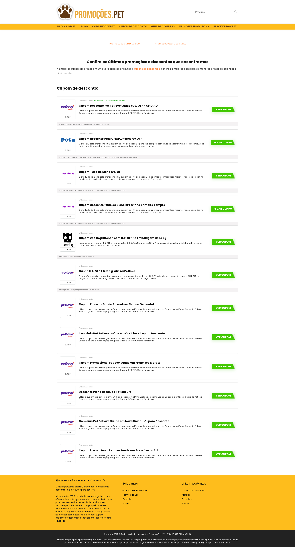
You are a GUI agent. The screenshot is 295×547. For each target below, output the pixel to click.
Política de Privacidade (134, 490)
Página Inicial (67, 26)
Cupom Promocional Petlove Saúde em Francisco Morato (120, 363)
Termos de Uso (130, 494)
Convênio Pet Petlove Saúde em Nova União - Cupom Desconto (124, 421)
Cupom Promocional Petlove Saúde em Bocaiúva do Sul (118, 450)
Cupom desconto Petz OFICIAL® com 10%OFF (110, 139)
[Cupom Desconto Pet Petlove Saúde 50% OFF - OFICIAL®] (67, 107)
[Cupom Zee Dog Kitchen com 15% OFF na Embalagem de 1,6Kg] (67, 239)
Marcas (186, 494)
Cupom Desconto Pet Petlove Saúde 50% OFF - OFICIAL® (118, 106)
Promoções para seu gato (170, 43)
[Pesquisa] (235, 12)
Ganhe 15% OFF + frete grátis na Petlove (107, 271)
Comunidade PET (103, 26)
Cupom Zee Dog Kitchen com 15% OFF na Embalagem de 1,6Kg (122, 238)
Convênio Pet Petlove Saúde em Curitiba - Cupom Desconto (122, 333)
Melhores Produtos (193, 26)
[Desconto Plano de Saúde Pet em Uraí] (67, 393)
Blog (84, 26)
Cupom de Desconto (133, 26)
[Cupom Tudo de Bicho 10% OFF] (67, 173)
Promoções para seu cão (124, 43)
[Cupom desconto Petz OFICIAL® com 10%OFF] (67, 140)
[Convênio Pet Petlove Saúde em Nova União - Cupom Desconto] (67, 423)
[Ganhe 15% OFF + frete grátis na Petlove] (67, 273)
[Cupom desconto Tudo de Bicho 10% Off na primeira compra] (67, 206)
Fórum (185, 503)
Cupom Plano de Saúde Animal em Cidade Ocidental (116, 304)
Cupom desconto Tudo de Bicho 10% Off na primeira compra (122, 205)
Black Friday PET (225, 26)
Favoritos (187, 499)
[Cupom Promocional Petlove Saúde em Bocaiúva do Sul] (67, 452)
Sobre (125, 503)
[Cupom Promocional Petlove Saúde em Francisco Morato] (67, 364)
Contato (127, 499)
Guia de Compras (163, 26)
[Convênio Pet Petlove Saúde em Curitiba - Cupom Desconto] (67, 335)
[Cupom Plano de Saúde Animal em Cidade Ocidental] (67, 306)
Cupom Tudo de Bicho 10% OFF (100, 172)
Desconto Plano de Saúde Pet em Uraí (105, 392)
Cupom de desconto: (77, 88)
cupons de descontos (147, 69)
